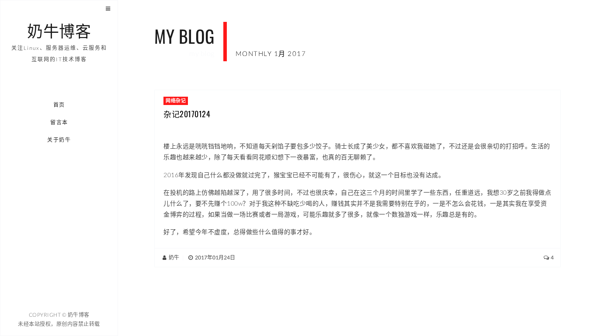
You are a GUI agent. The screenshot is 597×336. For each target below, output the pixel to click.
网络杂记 (176, 100)
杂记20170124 (186, 113)
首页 (59, 105)
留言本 (59, 122)
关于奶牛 (59, 139)
